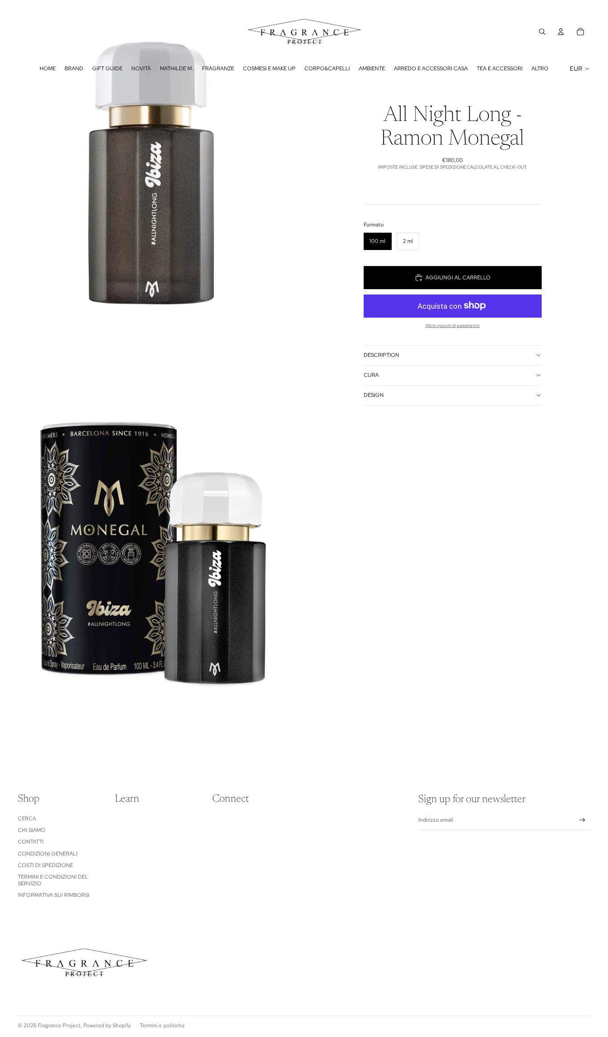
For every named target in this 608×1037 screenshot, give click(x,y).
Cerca (27, 818)
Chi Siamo (31, 830)
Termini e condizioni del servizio (53, 880)
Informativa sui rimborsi (53, 895)
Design (374, 395)
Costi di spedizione (45, 865)
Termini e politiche (162, 1025)
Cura (371, 375)
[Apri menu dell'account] (561, 31)
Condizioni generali (47, 853)
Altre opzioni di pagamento (453, 325)
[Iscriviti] (582, 820)
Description (381, 355)
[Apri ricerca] (542, 31)
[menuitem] (540, 68)
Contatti (31, 841)
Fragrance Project (59, 1025)
